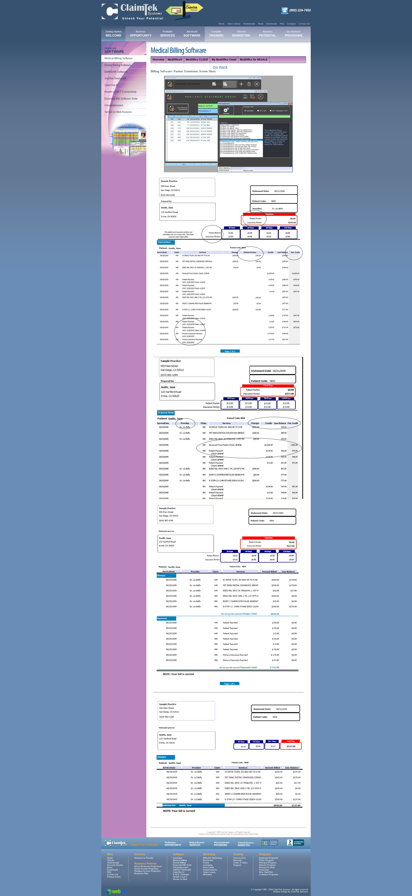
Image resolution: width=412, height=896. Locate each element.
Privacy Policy (114, 877)
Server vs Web (180, 879)
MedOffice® (175, 59)
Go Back (220, 67)
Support (237, 865)
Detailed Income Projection (147, 871)
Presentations (210, 870)
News (260, 24)
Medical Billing (180, 860)
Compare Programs (268, 874)
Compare (291, 24)
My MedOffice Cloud (224, 59)
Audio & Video (240, 862)
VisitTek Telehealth (115, 78)
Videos (110, 860)
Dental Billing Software (118, 65)
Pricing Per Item (267, 867)
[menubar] (204, 34)
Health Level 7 (180, 877)
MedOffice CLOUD (197, 59)
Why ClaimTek (266, 872)
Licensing (207, 865)
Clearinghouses (114, 105)
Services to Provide (143, 858)
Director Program (267, 865)
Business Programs (268, 858)
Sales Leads (209, 872)
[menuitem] (113, 34)
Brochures (208, 860)
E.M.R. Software (181, 874)
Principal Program (267, 862)
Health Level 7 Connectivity (120, 91)
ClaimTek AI (111, 85)
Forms (206, 862)
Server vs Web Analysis (118, 112)
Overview (158, 59)
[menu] (123, 80)
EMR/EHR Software (116, 71)
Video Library (233, 24)
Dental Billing (179, 862)
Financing (264, 870)
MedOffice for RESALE (254, 59)
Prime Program (266, 860)
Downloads (271, 24)
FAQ (282, 24)
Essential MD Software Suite (121, 98)
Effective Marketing (212, 858)
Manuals (237, 860)
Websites (207, 874)
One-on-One (239, 858)
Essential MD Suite (182, 865)
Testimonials (249, 24)
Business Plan (141, 873)
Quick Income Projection (146, 868)
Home (221, 24)
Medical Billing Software (119, 58)
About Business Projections (148, 866)
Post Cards (208, 867)
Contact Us (304, 24)
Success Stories (115, 865)
